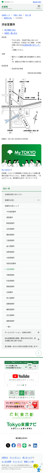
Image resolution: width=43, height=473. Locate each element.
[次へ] (36, 385)
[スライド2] (19, 385)
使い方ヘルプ (27, 457)
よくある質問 (6, 461)
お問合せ (5, 457)
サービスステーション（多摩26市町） (18, 332)
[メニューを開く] (38, 7)
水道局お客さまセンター (32, 45)
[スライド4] (23, 385)
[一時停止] (25, 385)
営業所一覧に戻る (10, 33)
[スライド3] (21, 385)
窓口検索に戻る (10, 30)
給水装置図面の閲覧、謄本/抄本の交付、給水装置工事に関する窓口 (20, 339)
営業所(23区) (9, 200)
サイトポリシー (15, 457)
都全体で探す (37, 2)
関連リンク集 (29, 461)
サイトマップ (17, 461)
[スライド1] (17, 385)
